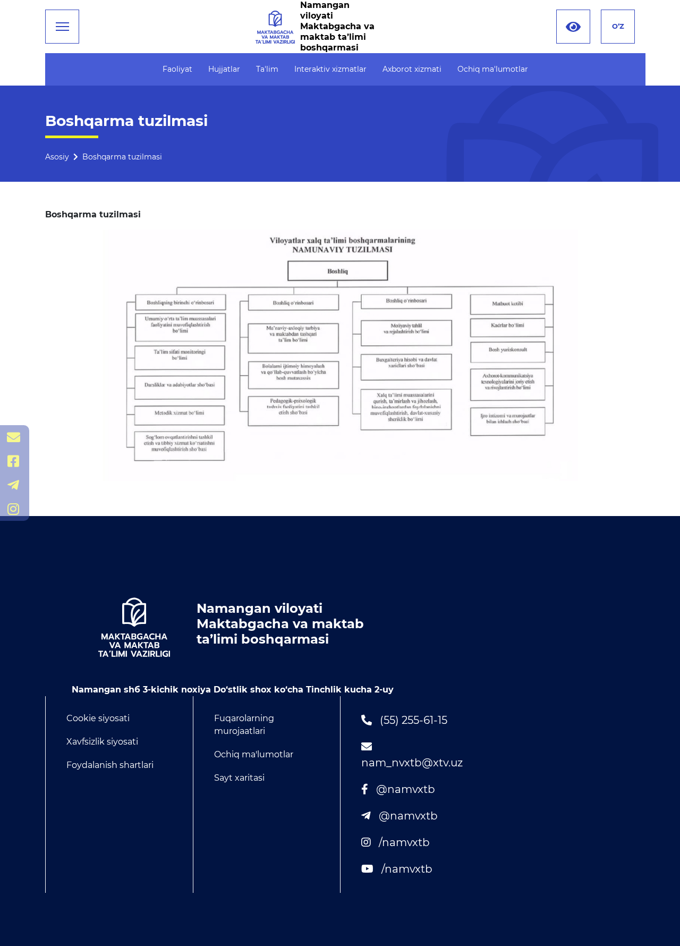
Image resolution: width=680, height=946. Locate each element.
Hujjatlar (224, 69)
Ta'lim (267, 69)
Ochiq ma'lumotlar (492, 69)
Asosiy (57, 157)
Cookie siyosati (98, 718)
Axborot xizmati (411, 69)
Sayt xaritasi (239, 778)
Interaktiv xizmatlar (330, 69)
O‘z (618, 26)
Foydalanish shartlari (110, 765)
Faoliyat (177, 69)
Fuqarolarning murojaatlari (244, 724)
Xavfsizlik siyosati (102, 742)
